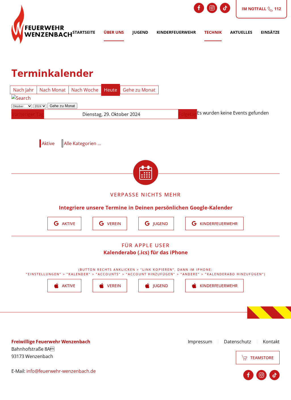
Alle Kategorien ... (82, 143)
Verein (114, 223)
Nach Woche (84, 90)
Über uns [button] (114, 32)
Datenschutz (237, 341)
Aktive (48, 143)
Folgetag (187, 114)
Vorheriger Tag (28, 114)
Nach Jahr (23, 90)
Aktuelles (241, 32)
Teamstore (262, 357)
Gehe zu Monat (139, 90)
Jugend (140, 32)
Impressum (200, 341)
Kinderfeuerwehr (176, 32)
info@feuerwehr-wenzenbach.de (61, 371)
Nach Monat (53, 90)
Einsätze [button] (270, 32)
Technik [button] (213, 32)
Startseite (83, 32)
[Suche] (21, 98)
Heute (110, 90)
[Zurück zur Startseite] (41, 24)
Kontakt (271, 341)
